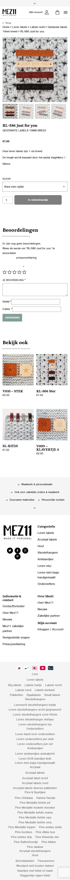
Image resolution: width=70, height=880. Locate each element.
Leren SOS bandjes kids (35, 758)
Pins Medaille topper (22, 827)
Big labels (14, 685)
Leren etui (44, 566)
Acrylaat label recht (35, 778)
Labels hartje (33, 685)
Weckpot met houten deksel (35, 866)
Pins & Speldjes (35, 792)
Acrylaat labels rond (35, 783)
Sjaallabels (34, 695)
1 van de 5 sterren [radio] (5, 272)
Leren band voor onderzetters (35, 734)
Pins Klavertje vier (47, 837)
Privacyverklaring (14, 644)
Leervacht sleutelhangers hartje (35, 705)
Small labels (52, 695)
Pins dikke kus (45, 832)
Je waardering (13, 267)
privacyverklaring (26, 257)
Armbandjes (45, 559)
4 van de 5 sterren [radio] (19, 272)
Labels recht (37, 27)
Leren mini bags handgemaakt (35, 763)
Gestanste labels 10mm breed (24, 130)
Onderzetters (46, 584)
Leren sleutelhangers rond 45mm (35, 714)
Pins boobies (23, 832)
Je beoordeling (14, 280)
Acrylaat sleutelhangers (35, 851)
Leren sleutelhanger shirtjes (35, 719)
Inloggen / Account (50, 629)
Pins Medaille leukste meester (35, 807)
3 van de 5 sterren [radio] (14, 272)
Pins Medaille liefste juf (35, 802)
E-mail (7, 309)
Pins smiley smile (50, 827)
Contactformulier (14, 606)
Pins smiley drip (21, 837)
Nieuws (7, 619)
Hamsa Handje (45, 798)
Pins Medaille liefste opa (35, 817)
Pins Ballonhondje (26, 842)
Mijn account (35, 12)
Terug (8, 22)
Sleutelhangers (48, 552)
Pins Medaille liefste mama (35, 812)
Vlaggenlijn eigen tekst (35, 875)
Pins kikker (48, 842)
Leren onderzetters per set (35, 744)
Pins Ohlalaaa (24, 798)
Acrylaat (35, 767)
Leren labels (19, 27)
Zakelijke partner (49, 616)
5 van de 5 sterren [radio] (24, 272)
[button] (65, 12)
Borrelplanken (25, 861)
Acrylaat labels (47, 539)
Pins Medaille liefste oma (35, 822)
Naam (7, 301)
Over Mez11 (11, 613)
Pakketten (16, 695)
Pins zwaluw (35, 847)
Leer (35, 674)
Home (6, 27)
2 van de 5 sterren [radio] (9, 272)
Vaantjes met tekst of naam (35, 871)
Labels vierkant (45, 690)
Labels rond (23, 690)
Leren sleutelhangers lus (35, 724)
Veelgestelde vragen (16, 637)
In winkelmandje (38, 200)
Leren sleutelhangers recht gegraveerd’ (35, 709)
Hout (41, 546)
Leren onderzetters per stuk (35, 739)
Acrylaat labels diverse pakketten (35, 788)
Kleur (7, 178)
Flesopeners (46, 861)
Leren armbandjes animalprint (35, 753)
